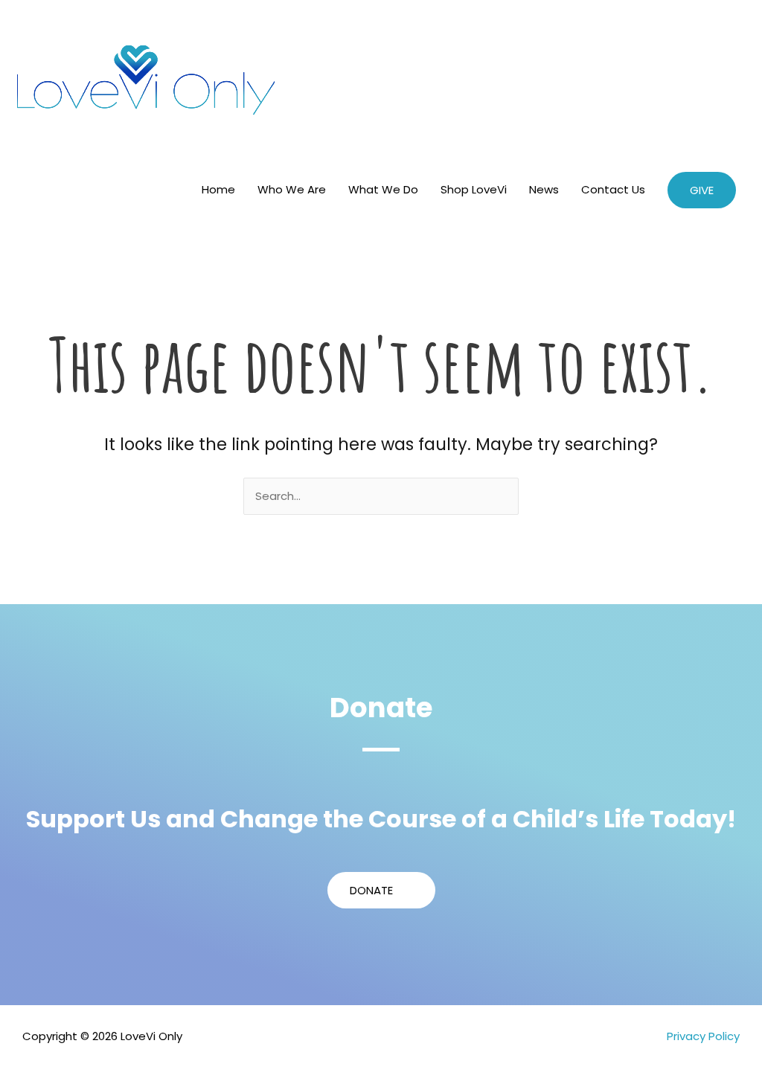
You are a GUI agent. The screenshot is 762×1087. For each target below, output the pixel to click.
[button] (701, 190)
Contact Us (613, 189)
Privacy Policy (703, 1036)
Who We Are (291, 189)
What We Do (383, 189)
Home (218, 189)
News (544, 189)
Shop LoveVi (474, 189)
